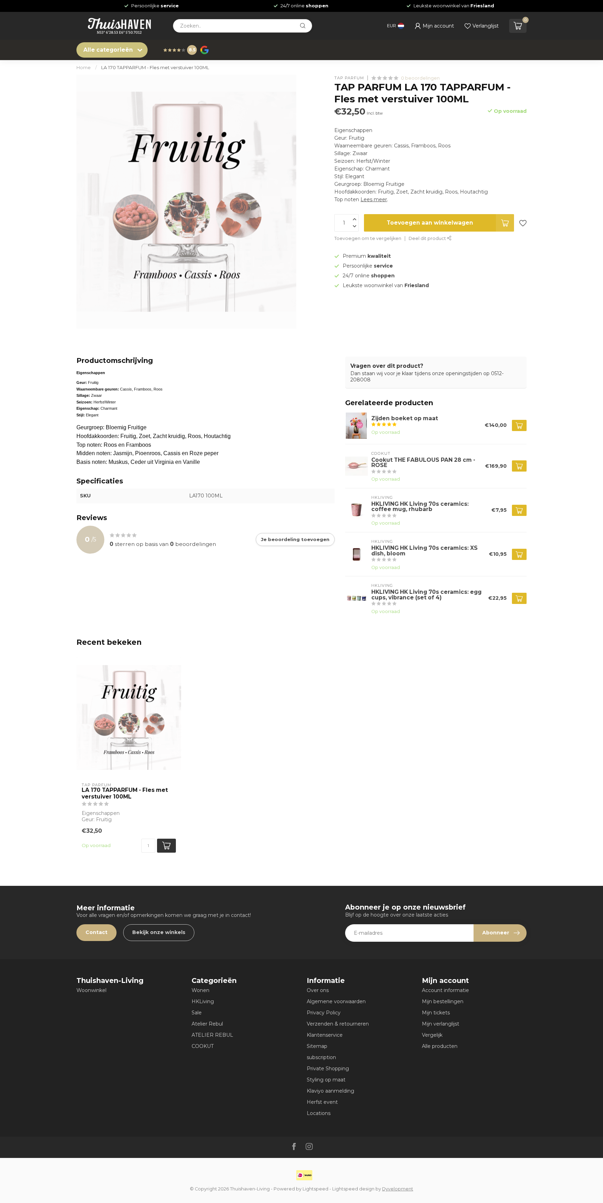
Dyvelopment (397, 1188)
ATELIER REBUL (212, 1035)
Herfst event (322, 1102)
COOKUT (203, 1046)
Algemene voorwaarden (336, 1001)
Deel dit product (428, 238)
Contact (96, 932)
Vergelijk (432, 1035)
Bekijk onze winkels (158, 932)
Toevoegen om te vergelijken (367, 238)
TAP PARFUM (349, 78)
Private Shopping (328, 1068)
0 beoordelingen (420, 78)
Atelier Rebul (207, 1024)
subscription (321, 1057)
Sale (197, 1012)
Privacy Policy (324, 1012)
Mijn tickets (436, 1012)
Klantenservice (325, 1035)
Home (83, 67)
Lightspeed (315, 1188)
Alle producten (439, 1046)
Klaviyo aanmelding (330, 1091)
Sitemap (317, 1046)
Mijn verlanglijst (440, 1024)
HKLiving (203, 1001)
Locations (318, 1113)
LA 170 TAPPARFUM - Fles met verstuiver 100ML (155, 67)
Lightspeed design (353, 1188)
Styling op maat (326, 1080)
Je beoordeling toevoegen (295, 539)
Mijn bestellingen (442, 1001)
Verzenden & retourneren (338, 1024)
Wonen (200, 990)
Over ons (318, 990)
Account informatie (445, 990)
